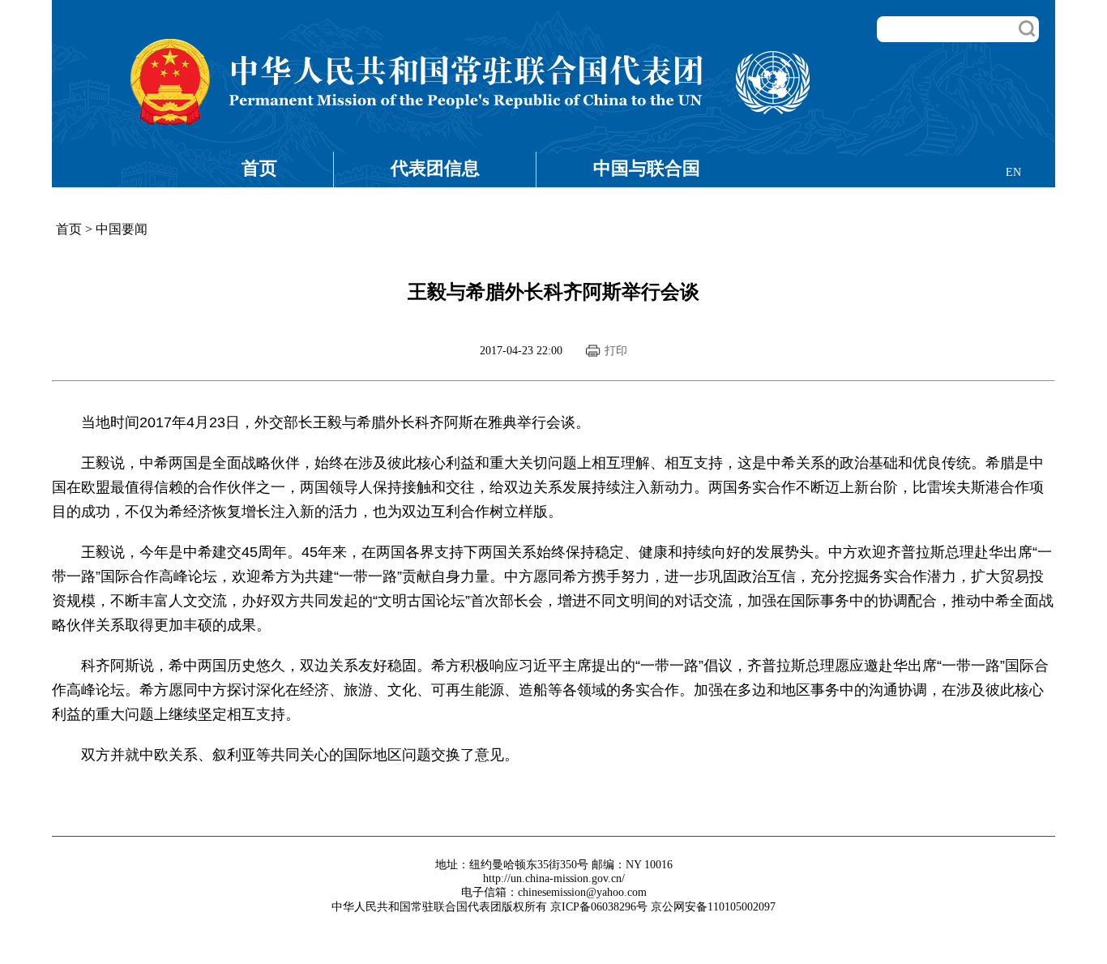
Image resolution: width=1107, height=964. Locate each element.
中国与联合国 (646, 168)
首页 (259, 168)
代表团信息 (435, 168)
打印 (616, 351)
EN (1013, 172)
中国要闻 (121, 229)
